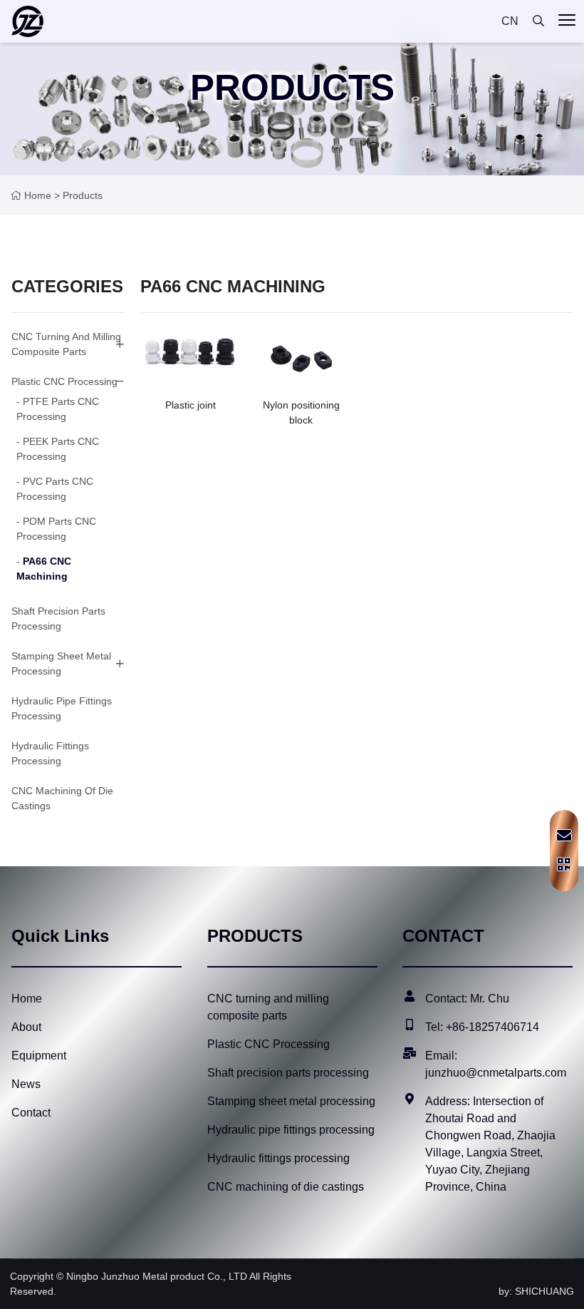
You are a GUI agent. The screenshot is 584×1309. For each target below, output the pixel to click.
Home (37, 195)
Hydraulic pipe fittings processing (291, 1130)
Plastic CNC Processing (64, 381)
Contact (31, 1113)
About (26, 1027)
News (26, 1084)
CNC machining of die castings (285, 1187)
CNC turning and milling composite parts (66, 344)
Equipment (38, 1055)
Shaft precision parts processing (288, 1073)
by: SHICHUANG (536, 1291)
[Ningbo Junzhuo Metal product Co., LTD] (27, 21)
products (83, 195)
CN (509, 21)
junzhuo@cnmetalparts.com (495, 1073)
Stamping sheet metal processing (61, 663)
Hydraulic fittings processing (278, 1158)
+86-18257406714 (492, 1027)
